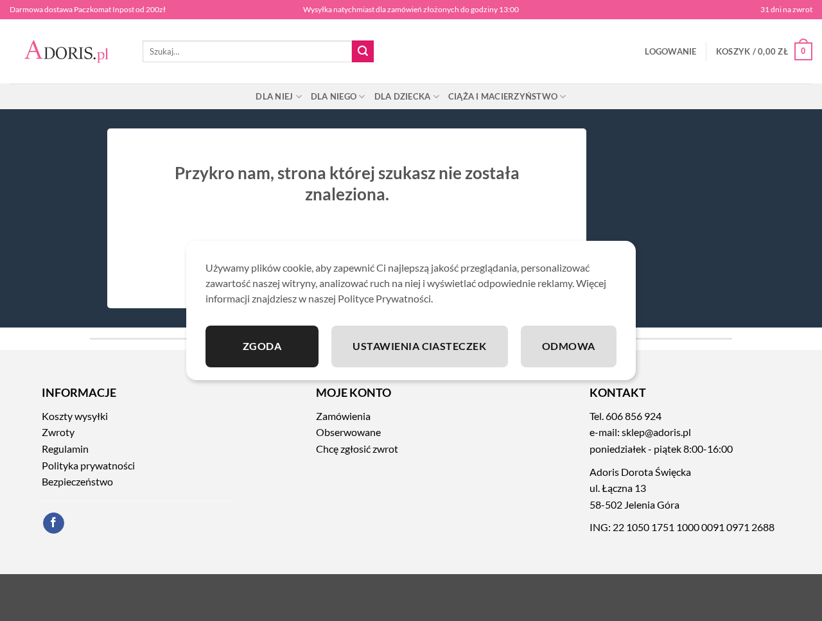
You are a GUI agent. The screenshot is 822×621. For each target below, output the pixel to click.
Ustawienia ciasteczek (419, 346)
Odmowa (568, 346)
